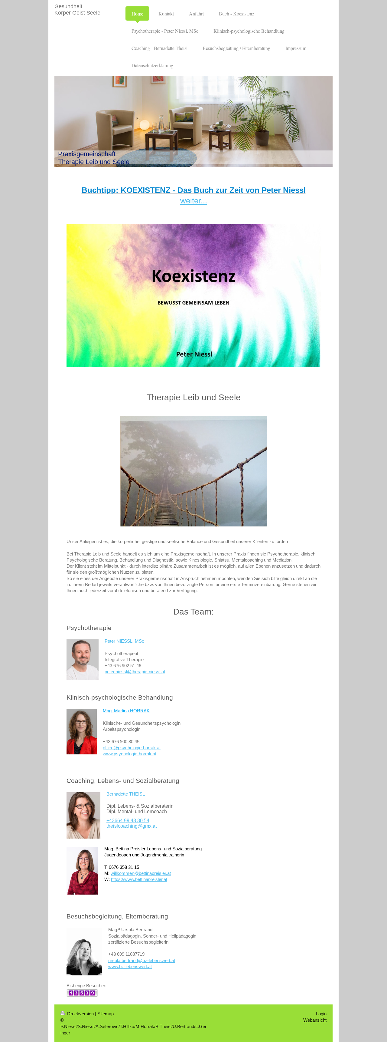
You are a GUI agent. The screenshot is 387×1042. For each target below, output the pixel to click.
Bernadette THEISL (125, 793)
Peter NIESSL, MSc (124, 641)
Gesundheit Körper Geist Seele (77, 9)
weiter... (193, 200)
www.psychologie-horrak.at (129, 753)
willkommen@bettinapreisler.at (141, 873)
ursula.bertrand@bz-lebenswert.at (141, 960)
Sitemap (105, 1013)
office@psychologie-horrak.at (132, 747)
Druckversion (80, 1013)
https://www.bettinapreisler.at (139, 879)
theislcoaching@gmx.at (131, 826)
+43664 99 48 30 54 (127, 820)
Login (321, 1013)
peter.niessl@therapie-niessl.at (135, 671)
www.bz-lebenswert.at (130, 966)
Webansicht (315, 1020)
